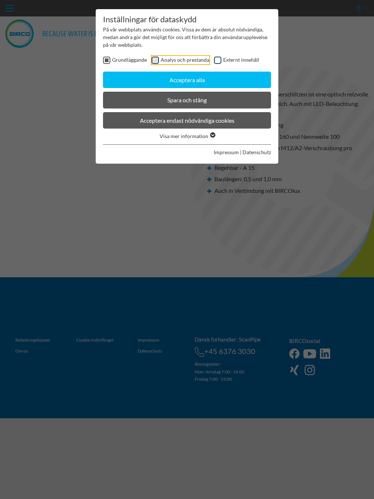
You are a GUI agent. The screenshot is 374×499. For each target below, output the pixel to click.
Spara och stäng (187, 99)
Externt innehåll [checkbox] (241, 60)
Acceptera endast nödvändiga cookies (187, 120)
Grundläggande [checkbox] (129, 60)
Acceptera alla (187, 79)
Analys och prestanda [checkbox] (185, 60)
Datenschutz (257, 152)
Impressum (226, 152)
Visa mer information (184, 136)
